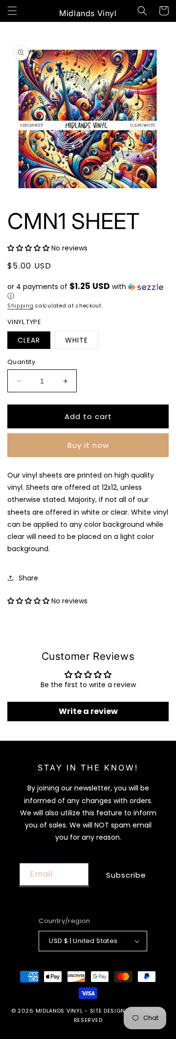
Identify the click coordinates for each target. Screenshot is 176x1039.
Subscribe (126, 875)
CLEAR (29, 340)
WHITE (76, 340)
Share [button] (28, 578)
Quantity (21, 361)
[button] (12, 10)
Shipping (20, 305)
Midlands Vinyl (59, 1011)
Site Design (108, 1011)
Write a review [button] (88, 711)
